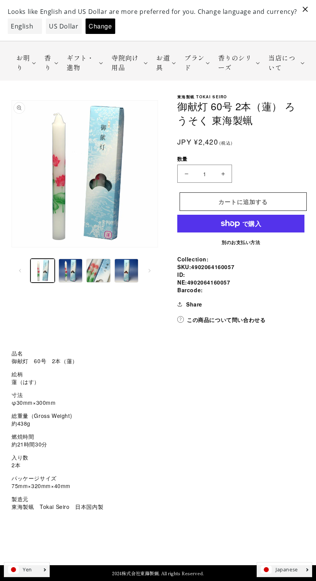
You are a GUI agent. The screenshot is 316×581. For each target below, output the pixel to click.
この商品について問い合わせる (226, 319)
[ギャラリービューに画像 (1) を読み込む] (42, 271)
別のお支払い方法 (241, 242)
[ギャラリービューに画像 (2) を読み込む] (71, 271)
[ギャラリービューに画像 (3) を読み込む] (98, 271)
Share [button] (194, 304)
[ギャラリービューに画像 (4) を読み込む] (126, 271)
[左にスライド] (20, 270)
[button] (24, 63)
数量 (182, 158)
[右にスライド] (149, 270)
